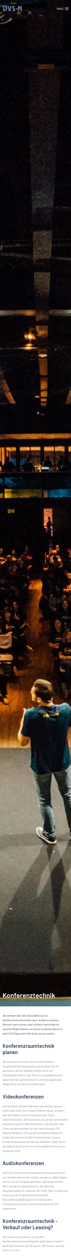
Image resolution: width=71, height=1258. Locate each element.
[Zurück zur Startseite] (20, 8)
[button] (62, 8)
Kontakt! (14, 1250)
